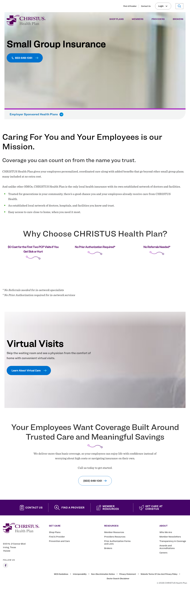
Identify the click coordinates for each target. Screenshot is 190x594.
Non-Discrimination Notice (103, 574)
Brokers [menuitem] (178, 19)
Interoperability (80, 574)
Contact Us (146, 6)
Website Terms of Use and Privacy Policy (159, 574)
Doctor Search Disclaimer (118, 578)
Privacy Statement (127, 574)
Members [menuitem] (137, 19)
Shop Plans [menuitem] (116, 19)
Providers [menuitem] (158, 19)
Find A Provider (130, 6)
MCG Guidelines (61, 574)
